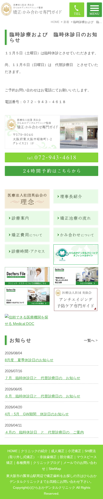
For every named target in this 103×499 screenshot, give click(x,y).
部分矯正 (66, 457)
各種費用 (23, 463)
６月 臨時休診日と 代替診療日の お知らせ (42, 396)
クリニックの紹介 (34, 451)
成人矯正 (57, 451)
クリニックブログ (46, 463)
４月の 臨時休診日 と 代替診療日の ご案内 (44, 432)
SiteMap (55, 469)
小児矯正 (74, 451)
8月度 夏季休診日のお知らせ (29, 360)
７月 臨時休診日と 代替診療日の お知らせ (42, 378)
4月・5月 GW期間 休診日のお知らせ (37, 414)
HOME (12, 451)
